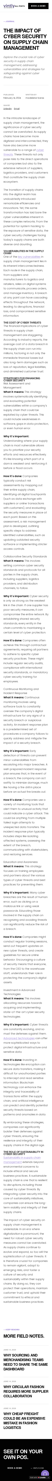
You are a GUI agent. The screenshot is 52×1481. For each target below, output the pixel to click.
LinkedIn (7, 108)
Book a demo (38, 6)
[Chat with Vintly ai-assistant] (45, 1474)
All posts (20, 6)
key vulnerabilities (29, 256)
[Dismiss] (48, 1477)
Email (16, 108)
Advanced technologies (19, 1038)
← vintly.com (37, 1468)
